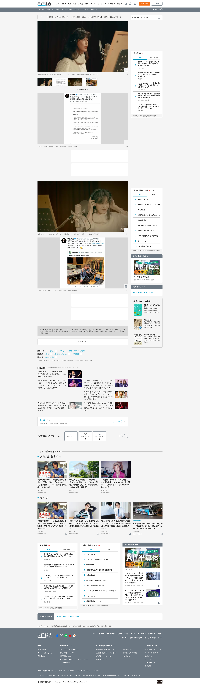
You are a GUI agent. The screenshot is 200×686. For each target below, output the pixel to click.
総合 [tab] (140, 57)
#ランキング (78, 351)
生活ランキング (143, 199)
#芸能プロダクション (60, 354)
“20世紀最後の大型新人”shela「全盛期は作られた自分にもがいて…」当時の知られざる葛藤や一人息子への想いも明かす (98, 406)
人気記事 (137, 53)
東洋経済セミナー (101, 659)
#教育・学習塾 (149, 292)
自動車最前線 (142, 220)
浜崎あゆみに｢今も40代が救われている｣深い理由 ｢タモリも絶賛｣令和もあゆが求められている (52, 374)
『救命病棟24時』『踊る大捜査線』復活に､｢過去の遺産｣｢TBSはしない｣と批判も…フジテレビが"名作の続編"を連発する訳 (52, 524)
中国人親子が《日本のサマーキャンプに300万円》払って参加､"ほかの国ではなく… (149, 74)
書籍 (118, 4)
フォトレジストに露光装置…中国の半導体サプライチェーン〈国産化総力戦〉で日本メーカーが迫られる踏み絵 (134, 578)
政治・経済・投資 (53, 10)
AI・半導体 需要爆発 (141, 277)
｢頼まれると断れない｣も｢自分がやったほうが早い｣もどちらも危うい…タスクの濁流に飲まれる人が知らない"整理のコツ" (84, 524)
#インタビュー (64, 351)
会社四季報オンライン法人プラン (106, 653)
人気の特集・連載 (141, 190)
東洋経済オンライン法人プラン (105, 649)
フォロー (117, 421)
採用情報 (71, 671)
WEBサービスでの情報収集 (46, 675)
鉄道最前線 (141, 210)
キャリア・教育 (67, 10)
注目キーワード (139, 287)
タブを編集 (158, 10)
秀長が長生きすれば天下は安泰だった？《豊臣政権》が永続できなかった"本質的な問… (149, 95)
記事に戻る (42, 17)
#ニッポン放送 (49, 357)
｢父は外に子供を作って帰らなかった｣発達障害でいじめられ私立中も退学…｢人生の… (148, 106)
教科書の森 (126, 656)
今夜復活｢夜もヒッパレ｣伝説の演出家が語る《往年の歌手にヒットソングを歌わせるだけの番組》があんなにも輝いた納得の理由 (98, 395)
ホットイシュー (143, 241)
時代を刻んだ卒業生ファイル (147, 225)
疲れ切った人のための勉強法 (152, 306)
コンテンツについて (151, 653)
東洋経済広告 (127, 649)
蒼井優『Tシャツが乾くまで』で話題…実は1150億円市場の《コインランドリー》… (148, 63)
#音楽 (47, 354)
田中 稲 (42, 420)
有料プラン (148, 656)
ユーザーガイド (150, 662)
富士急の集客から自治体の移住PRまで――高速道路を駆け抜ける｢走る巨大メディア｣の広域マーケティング (147, 526)
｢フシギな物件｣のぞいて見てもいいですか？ (149, 236)
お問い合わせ (136, 675)
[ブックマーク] (120, 436)
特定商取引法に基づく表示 (91, 675)
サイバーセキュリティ (45, 653)
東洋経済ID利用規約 (109, 675)
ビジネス (42, 10)
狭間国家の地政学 (149, 335)
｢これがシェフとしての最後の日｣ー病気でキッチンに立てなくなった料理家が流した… (149, 85)
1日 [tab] (140, 194)
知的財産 (77, 675)
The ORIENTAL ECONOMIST (69, 649)
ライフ (77, 10)
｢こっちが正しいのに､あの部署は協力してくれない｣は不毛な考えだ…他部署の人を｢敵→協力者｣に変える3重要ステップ (116, 524)
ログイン (156, 3)
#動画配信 (76, 354)
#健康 (135, 292)
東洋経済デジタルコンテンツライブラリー (74, 659)
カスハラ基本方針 (124, 675)
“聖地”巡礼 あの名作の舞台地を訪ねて (149, 215)
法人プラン (148, 659)
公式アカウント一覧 (83, 671)
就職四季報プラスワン (145, 246)
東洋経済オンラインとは (140, 17)
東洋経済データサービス (103, 656)
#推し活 (52, 351)
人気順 (81, 4)
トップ (56, 4)
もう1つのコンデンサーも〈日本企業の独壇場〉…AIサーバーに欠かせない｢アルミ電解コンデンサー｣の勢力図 (134, 595)
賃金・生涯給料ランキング (146, 230)
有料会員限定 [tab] (154, 57)
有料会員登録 (144, 3)
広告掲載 (96, 671)
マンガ (93, 4)
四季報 (110, 4)
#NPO (140, 292)
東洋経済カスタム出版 (130, 653)
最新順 (63, 4)
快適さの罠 (147, 320)
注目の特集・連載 (140, 256)
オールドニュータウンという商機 (149, 204)
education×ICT (42, 649)
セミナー (101, 4)
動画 (87, 4)
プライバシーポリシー (65, 675)
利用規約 (148, 666)
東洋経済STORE (65, 656)
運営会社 (62, 671)
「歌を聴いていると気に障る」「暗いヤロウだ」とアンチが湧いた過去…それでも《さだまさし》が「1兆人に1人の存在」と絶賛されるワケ (52, 384)
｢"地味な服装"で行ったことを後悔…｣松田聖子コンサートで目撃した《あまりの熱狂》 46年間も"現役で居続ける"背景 (52, 406)
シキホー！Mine (65, 662)
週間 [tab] (153, 194)
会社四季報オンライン (67, 653)
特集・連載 (72, 4)
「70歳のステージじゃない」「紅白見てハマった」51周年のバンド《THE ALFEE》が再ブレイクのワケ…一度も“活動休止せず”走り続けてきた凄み (98, 384)
